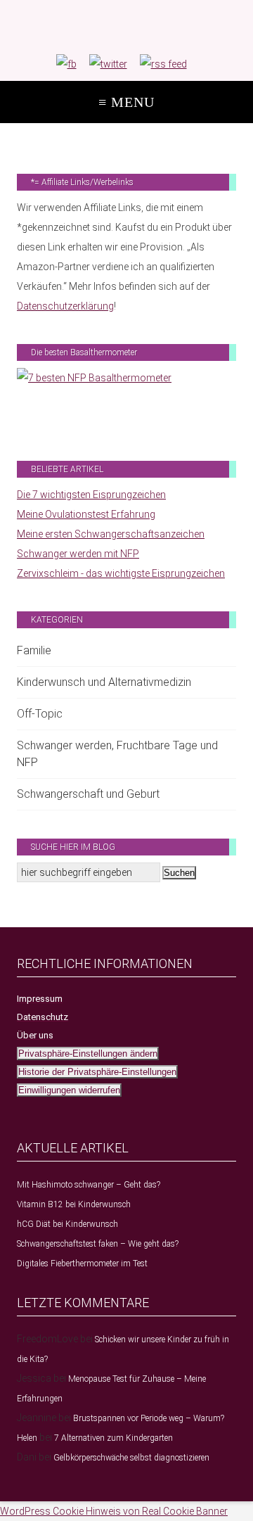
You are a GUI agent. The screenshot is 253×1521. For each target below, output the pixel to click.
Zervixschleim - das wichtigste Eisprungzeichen (121, 573)
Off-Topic (40, 713)
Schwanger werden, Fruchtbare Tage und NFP (117, 754)
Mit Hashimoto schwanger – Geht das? (88, 1185)
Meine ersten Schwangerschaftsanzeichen (111, 534)
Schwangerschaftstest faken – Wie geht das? (98, 1244)
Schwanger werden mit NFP (78, 553)
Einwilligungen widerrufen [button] (69, 1090)
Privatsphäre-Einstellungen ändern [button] (87, 1053)
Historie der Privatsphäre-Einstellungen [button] (97, 1072)
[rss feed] (163, 64)
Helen (27, 1438)
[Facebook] (66, 64)
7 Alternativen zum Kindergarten (113, 1438)
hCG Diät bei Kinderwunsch (67, 1224)
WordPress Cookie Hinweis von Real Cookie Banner (114, 1511)
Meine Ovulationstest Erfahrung (86, 514)
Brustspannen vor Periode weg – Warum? (148, 1418)
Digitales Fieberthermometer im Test (82, 1263)
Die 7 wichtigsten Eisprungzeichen (91, 494)
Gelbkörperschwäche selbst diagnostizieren (131, 1458)
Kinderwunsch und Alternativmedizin (104, 682)
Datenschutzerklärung (65, 306)
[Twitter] (108, 64)
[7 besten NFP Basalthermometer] (126, 400)
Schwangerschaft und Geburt (88, 794)
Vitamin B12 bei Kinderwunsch (74, 1204)
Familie (34, 650)
